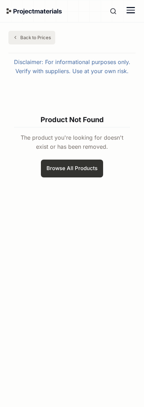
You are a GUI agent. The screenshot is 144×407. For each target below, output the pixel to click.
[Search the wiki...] (113, 11)
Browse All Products (72, 168)
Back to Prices (35, 37)
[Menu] (130, 10)
